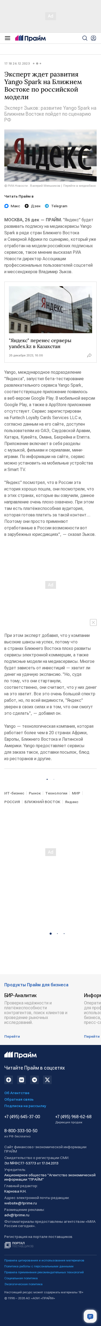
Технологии (56, 793)
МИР (76, 793)
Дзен (35, 206)
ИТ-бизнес (14, 793)
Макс (15, 206)
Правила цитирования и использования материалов (44, 1260)
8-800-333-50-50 (20, 1133)
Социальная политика (21, 1278)
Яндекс (71, 802)
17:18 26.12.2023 (17, 63)
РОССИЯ (12, 802)
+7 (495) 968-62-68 (73, 1119)
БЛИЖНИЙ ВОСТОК (42, 802)
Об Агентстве (16, 1093)
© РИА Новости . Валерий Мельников (32, 186)
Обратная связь (19, 1099)
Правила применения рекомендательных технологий (44, 1272)
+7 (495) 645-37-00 (22, 1116)
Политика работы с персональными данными (39, 1266)
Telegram (59, 206)
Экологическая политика (23, 1284)
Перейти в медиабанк (79, 186)
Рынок (35, 793)
